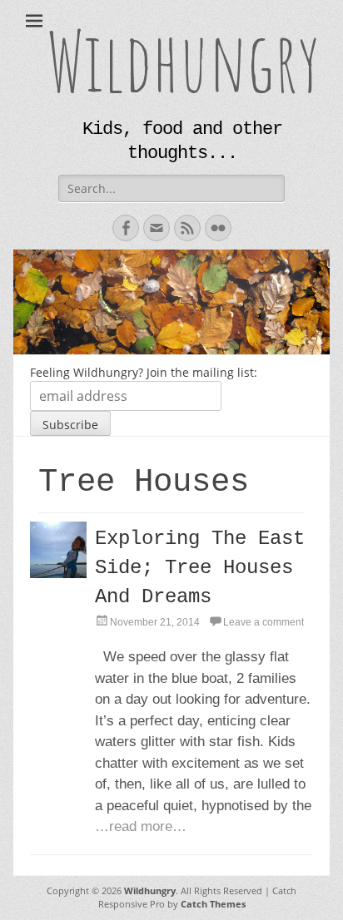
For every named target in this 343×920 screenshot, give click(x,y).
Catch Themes (213, 904)
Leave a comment (263, 622)
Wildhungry (183, 60)
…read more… (140, 826)
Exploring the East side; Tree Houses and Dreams (200, 567)
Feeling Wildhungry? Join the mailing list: (143, 372)
